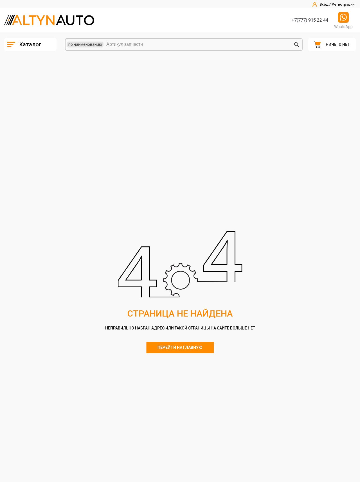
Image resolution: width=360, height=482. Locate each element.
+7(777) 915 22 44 (310, 20)
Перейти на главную (180, 347)
